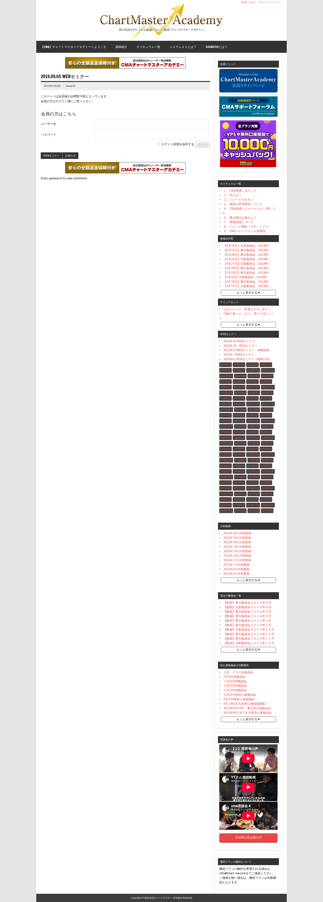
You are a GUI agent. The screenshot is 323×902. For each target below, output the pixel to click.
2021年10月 (226, 409)
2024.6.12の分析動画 (237, 555)
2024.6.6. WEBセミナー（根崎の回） (247, 359)
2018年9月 (240, 460)
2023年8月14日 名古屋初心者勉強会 (247, 712)
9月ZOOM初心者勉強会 (238, 699)
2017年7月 (267, 477)
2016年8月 (253, 494)
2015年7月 (267, 510)
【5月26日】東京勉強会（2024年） (247, 254)
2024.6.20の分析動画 (237, 533)
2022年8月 (253, 393)
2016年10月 (226, 494)
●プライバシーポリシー (271, 2)
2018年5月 (238, 466)
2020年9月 (240, 426)
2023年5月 (238, 381)
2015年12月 (253, 505)
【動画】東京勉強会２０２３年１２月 (248, 634)
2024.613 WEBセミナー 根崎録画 (246, 350)
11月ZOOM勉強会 (235, 690)
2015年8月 (253, 510)
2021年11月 (268, 404)
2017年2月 (225, 488)
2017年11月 (268, 471)
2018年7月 (267, 460)
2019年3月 (265, 449)
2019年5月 (238, 449)
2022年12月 (253, 387)
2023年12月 (253, 370)
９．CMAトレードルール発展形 (244, 231)
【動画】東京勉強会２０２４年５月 (247, 602)
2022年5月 (238, 398)
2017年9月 (240, 477)
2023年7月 (267, 376)
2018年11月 (268, 454)
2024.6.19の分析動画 (237, 537)
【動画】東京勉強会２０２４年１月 (247, 625)
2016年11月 (268, 488)
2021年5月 (238, 415)
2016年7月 (267, 494)
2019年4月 (252, 449)
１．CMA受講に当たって (240, 190)
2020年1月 (238, 437)
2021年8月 (253, 409)
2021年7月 (267, 409)
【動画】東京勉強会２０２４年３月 (247, 616)
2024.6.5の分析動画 (236, 573)
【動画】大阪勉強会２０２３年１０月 (248, 643)
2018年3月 (265, 466)
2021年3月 (265, 415)
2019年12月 (253, 437)
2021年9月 (240, 409)
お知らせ (70, 155)
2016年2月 (225, 505)
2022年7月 (267, 393)
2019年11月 (268, 437)
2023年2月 (225, 387)
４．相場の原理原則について (242, 204)
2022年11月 (268, 387)
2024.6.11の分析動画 (237, 560)
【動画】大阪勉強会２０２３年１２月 (248, 629)
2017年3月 (265, 482)
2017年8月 (253, 477)
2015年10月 (226, 510)
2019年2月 (225, 454)
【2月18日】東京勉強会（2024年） (247, 281)
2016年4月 (252, 499)
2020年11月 (268, 421)
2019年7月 (267, 443)
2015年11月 (268, 505)
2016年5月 (238, 499)
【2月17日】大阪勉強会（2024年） (247, 286)
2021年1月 (238, 421)
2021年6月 (225, 415)
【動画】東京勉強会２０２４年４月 (247, 611)
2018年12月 (253, 454)
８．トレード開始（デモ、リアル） (247, 226)
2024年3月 (265, 364)
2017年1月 (238, 488)
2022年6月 (225, 398)
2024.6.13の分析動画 (237, 551)
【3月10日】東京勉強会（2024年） (247, 272)
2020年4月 (252, 432)
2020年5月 (238, 432)
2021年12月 (253, 404)
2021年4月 (252, 415)
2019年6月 (225, 449)
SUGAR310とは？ (216, 47)
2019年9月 (240, 443)
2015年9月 (240, 510)
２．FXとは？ (232, 195)
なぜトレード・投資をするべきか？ (247, 309)
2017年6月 (225, 482)
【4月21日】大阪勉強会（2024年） (247, 263)
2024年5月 (238, 364)
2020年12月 (253, 421)
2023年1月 (238, 387)
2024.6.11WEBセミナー (238, 354)
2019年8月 (253, 443)
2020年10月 (226, 426)
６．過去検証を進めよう (239, 217)
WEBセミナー (51, 155)
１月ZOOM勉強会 (235, 681)
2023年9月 (240, 376)
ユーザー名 (48, 124)
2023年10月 (226, 376)
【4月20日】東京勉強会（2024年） (247, 268)
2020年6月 (225, 432)
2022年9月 (240, 393)
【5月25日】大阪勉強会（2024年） (247, 259)
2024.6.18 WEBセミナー (240, 345)
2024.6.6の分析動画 (236, 569)
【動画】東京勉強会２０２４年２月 (247, 620)
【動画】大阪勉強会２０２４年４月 (247, 607)
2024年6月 (225, 364)
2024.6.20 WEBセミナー (239, 341)
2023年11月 (268, 370)
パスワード (48, 134)
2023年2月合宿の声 (248, 837)
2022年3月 (265, 398)
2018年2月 (225, 471)
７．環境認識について (238, 222)
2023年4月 (252, 381)
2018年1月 (238, 471)
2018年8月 (253, 460)
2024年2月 (225, 370)
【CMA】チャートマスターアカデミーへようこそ (73, 47)
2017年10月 (226, 477)
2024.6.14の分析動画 (237, 546)
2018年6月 (225, 466)
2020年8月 (253, 426)
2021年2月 (225, 421)
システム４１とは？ (183, 47)
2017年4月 (252, 482)
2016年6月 (225, 499)
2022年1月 (238, 404)
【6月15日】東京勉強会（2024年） (247, 250)
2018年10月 (226, 460)
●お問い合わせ (248, 2)
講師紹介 (121, 47)
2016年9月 (240, 494)
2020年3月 (265, 432)
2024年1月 (238, 370)
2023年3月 (265, 381)
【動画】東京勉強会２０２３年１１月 (248, 638)
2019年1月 (238, 454)
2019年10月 (226, 443)
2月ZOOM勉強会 (234, 677)
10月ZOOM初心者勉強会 (239, 694)
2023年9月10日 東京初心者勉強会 (247, 708)
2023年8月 (253, 376)
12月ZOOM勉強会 (235, 685)
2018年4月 (252, 466)
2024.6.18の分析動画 (237, 542)
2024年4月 (252, 364)
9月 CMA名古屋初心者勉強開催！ (245, 703)
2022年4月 (252, 398)
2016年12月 (253, 488)
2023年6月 (225, 381)
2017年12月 (253, 471)
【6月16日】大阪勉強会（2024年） (247, 245)
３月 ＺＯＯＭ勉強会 (238, 672)
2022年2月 (225, 404)
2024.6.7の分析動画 (236, 564)
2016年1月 (238, 505)
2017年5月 (238, 482)
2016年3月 (265, 499)
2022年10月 (226, 393)
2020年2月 (225, 437)
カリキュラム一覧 (148, 47)
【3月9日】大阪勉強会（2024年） (246, 277)
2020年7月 (267, 426)
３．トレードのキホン (238, 199)
